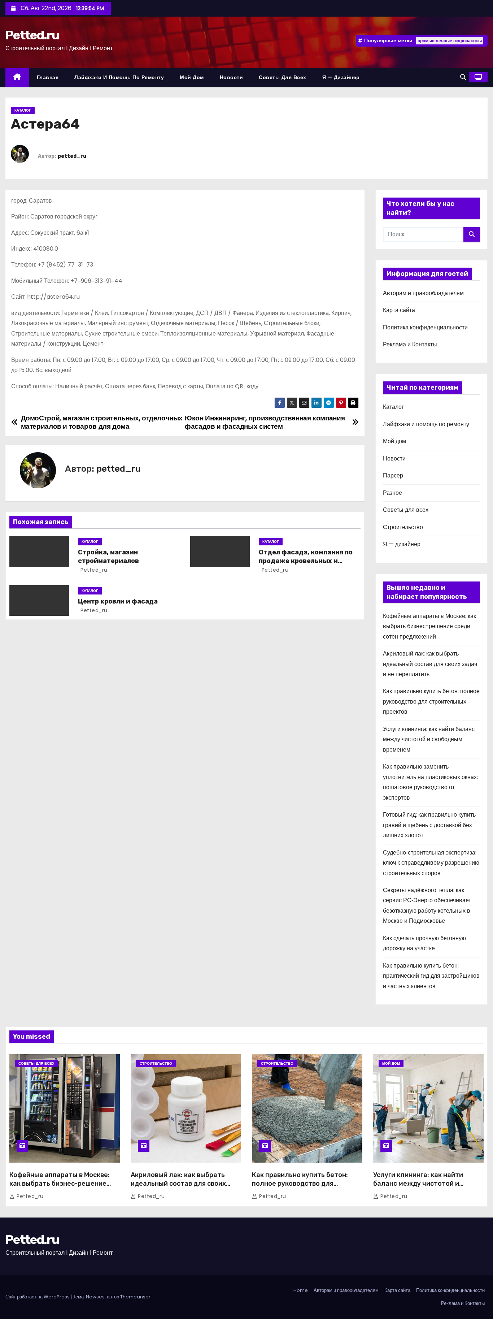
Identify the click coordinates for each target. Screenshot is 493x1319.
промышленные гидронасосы (450, 41)
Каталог (22, 110)
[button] (463, 77)
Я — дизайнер (341, 77)
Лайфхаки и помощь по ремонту (119, 77)
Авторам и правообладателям (423, 293)
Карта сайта (399, 310)
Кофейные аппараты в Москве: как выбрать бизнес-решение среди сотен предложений (429, 626)
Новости (231, 77)
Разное (392, 493)
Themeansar (135, 1296)
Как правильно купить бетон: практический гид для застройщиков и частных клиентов (431, 975)
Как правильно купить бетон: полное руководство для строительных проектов (431, 701)
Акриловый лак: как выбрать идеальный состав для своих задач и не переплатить (430, 663)
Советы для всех (282, 77)
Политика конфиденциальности (425, 327)
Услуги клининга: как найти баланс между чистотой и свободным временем (429, 739)
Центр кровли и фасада (118, 601)
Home (300, 1290)
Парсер (393, 475)
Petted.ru (32, 35)
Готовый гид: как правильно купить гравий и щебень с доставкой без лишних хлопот (429, 824)
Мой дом (192, 77)
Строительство (403, 527)
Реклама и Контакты (410, 344)
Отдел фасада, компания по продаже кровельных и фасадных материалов (306, 561)
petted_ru (72, 156)
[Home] (17, 77)
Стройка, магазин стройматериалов (108, 556)
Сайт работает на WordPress (38, 1296)
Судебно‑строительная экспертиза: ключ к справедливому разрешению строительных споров (431, 862)
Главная (48, 77)
